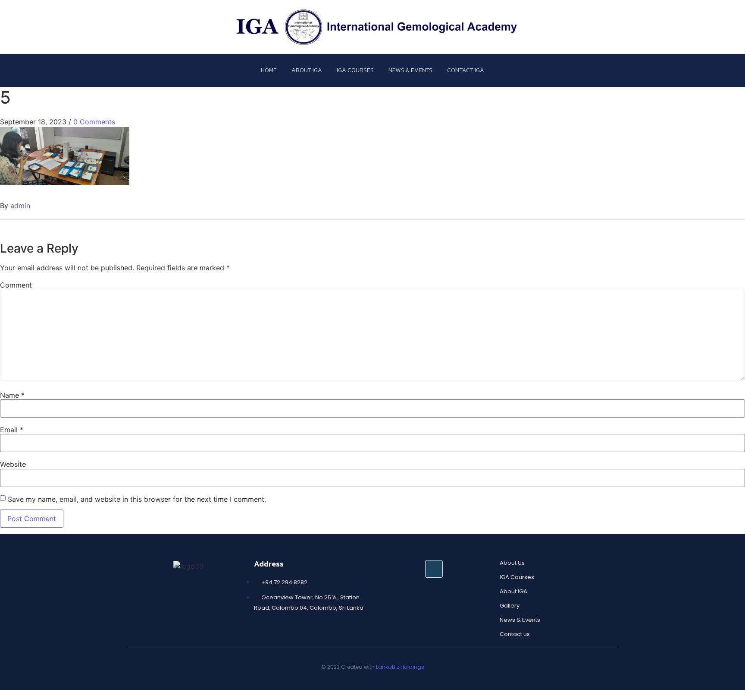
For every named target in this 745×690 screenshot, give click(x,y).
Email (11, 429)
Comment (16, 285)
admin (20, 205)
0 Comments (94, 121)
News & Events (410, 70)
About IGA (306, 70)
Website (13, 464)
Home (269, 70)
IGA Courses (355, 70)
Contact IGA (465, 70)
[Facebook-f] (434, 569)
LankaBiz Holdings (400, 667)
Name (12, 395)
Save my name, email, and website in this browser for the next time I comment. (137, 499)
